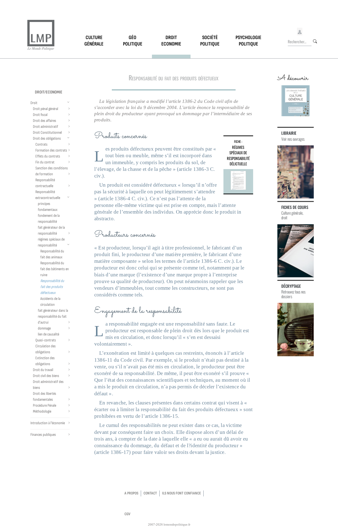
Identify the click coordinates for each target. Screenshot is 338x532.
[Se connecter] (299, 31)
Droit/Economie (48, 92)
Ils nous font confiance (181, 493)
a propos (131, 493)
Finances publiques (43, 434)
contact (150, 493)
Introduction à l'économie (47, 423)
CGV (127, 514)
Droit (33, 103)
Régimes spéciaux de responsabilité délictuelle (238, 155)
